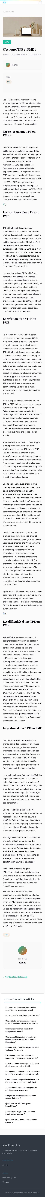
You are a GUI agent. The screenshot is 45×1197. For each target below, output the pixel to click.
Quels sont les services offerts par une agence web (21, 1120)
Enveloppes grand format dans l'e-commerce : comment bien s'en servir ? (21, 1056)
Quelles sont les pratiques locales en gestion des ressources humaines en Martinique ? (20, 1039)
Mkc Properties (11, 1145)
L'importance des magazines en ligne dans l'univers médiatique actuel (20, 1008)
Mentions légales (9, 1178)
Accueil (5, 11)
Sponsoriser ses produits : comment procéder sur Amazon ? (20, 1112)
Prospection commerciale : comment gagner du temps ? (20, 1096)
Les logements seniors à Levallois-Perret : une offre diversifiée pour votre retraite (22, 1072)
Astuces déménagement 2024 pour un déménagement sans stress (21, 1088)
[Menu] (40, 2)
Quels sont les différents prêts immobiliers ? (18, 1104)
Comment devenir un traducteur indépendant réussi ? (19, 1030)
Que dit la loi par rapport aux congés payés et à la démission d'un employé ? (21, 1022)
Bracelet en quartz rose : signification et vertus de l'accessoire (22, 1048)
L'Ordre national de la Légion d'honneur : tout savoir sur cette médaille (22, 1064)
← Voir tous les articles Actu (15, 977)
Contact (5, 1182)
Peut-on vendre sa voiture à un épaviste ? (22, 1015)
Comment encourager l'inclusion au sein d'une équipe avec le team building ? (22, 1080)
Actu (12, 11)
